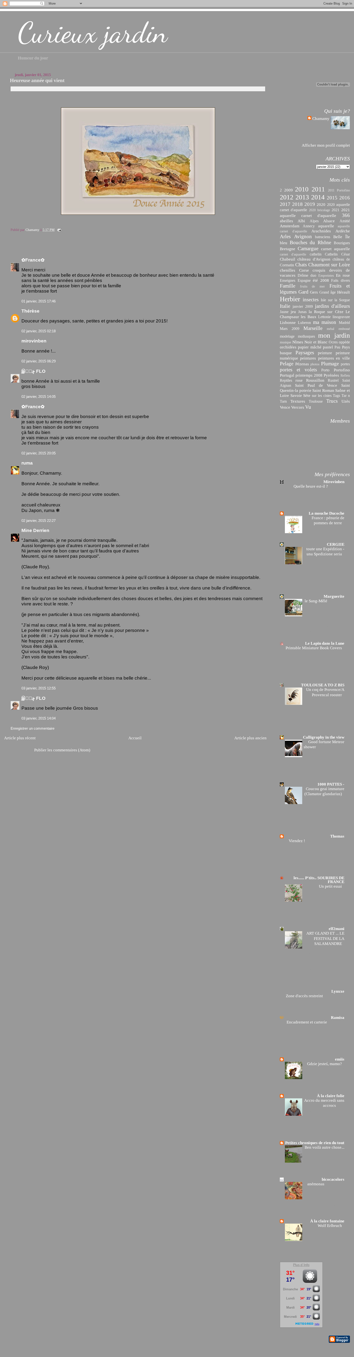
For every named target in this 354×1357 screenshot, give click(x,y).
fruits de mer (312, 286)
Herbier (290, 299)
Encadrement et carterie (307, 1022)
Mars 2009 (289, 329)
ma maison (324, 322)
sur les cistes (321, 395)
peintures (308, 358)
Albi (301, 220)
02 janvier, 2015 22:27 (38, 520)
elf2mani (336, 928)
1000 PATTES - (330, 784)
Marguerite (334, 596)
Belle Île (341, 236)
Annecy (309, 226)
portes (345, 364)
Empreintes (326, 275)
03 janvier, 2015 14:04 (38, 718)
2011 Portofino (339, 190)
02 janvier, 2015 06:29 (38, 361)
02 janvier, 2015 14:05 (38, 396)
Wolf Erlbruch (330, 1225)
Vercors (297, 407)
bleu (283, 242)
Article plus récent (20, 737)
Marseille (312, 328)
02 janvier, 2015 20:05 (38, 453)
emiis (339, 1059)
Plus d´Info (301, 1265)
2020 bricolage (319, 210)
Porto (325, 370)
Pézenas (302, 363)
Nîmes (297, 342)
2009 (288, 190)
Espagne (304, 280)
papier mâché (309, 347)
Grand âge (327, 292)
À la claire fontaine (327, 1221)
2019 (309, 204)
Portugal (287, 375)
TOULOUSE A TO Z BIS (322, 685)
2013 (302, 197)
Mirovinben (333, 481)
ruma (27, 462)
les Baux (308, 316)
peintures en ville (334, 358)
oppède (344, 342)
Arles (285, 236)
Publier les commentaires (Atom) (62, 749)
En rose (343, 275)
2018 (297, 204)
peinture (325, 352)
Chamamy (320, 118)
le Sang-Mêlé (316, 601)
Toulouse (316, 401)
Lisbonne (288, 322)
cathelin (315, 254)
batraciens (322, 237)
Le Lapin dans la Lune (324, 643)
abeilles (286, 220)
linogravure (341, 317)
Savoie (296, 395)
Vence (285, 407)
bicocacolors (333, 1179)
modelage (287, 336)
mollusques (306, 336)
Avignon (303, 236)
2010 (301, 189)
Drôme (303, 275)
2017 (285, 204)
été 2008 (321, 280)
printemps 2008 (308, 375)
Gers (314, 292)
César (345, 254)
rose (299, 380)
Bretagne (287, 248)
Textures (297, 401)
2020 (321, 204)
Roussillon (315, 380)
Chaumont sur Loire (329, 265)
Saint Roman (323, 390)
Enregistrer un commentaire (32, 728)
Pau (337, 347)
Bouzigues (342, 243)
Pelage (286, 364)
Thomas (337, 836)
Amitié (345, 221)
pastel (328, 347)
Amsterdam (289, 225)
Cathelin (331, 254)
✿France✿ (33, 259)
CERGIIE (335, 544)
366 (346, 215)
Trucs (332, 401)
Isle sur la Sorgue (335, 300)
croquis (319, 270)
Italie (285, 306)
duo (313, 275)
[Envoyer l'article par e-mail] (58, 230)
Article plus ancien (250, 737)
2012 (286, 197)
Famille (287, 286)
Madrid (344, 323)
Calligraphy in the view (323, 737)
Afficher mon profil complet (326, 145)
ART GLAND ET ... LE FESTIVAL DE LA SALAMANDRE (325, 938)
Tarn (283, 401)
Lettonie (324, 317)
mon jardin (334, 335)
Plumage (330, 364)
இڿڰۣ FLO (33, 371)
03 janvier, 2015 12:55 (38, 688)
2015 (332, 198)
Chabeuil (287, 259)
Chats (301, 265)
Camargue (308, 248)
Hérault (343, 292)
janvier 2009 (303, 306)
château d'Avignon (313, 259)
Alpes (314, 221)
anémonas (316, 1184)
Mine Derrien (35, 530)
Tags (336, 395)
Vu (308, 407)
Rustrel (333, 380)
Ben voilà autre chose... (324, 1147)
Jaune (284, 312)
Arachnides (321, 231)
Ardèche (342, 231)
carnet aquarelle (335, 248)
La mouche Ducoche (326, 513)
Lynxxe (337, 991)
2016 (344, 198)
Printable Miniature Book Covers (314, 648)
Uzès (345, 401)
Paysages (304, 352)
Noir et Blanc (316, 342)
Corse (304, 270)
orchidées (288, 347)
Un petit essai (331, 886)
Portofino (342, 369)
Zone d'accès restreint (305, 996)
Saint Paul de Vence (316, 385)
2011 (318, 189)
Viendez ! (297, 841)
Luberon (304, 323)
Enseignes (287, 280)
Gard (303, 292)
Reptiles (286, 380)
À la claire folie (330, 1096)
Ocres (333, 342)
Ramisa (337, 1017)
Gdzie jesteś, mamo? (325, 1064)
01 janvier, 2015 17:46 (38, 301)
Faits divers (340, 280)
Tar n (345, 395)
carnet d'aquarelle (293, 254)
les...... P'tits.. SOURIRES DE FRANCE (319, 880)
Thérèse (30, 311)
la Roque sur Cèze (326, 311)
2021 (335, 210)
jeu (293, 311)
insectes (311, 299)
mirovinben (33, 340)
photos (314, 364)
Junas (302, 312)
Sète (306, 395)
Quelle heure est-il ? (311, 486)
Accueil (135, 737)
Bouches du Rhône (310, 242)
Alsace (329, 220)
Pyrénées (331, 375)
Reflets (345, 375)
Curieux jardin (92, 32)
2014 (318, 197)
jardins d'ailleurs (332, 306)
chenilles (287, 270)
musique (285, 342)
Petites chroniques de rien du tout (314, 1143)
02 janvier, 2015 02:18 (38, 331)
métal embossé (338, 329)
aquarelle (326, 225)
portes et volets (298, 370)
